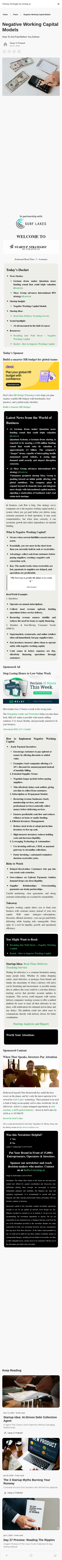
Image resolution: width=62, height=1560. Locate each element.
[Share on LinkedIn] (19, 51)
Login (8, 1146)
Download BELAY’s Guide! (17, 729)
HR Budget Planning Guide (26, 395)
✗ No (12, 1143)
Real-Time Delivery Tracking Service (31, 315)
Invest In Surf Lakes (13, 1118)
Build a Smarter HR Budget (16, 406)
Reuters (18, 287)
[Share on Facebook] (4, 51)
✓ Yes (13, 1139)
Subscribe (17, 1146)
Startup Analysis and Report (31, 1024)
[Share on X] (9, 51)
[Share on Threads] (14, 51)
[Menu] (58, 4)
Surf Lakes (18, 1099)
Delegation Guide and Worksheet (23, 713)
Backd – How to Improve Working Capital (34, 343)
